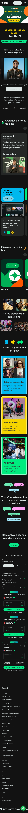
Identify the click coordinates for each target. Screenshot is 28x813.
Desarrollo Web (6, 696)
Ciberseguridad (6, 709)
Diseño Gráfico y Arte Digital (9, 726)
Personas (8, 566)
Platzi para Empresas (14, 89)
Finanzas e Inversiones (7, 743)
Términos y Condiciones (8, 795)
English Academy (6, 699)
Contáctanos (5, 788)
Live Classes (5, 760)
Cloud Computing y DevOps (9, 750)
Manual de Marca (6, 778)
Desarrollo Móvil (6, 723)
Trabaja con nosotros (7, 769)
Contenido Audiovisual (8, 720)
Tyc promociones (6, 800)
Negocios (4, 733)
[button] (14, 14)
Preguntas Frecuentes (7, 785)
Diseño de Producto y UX (8, 716)
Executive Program (7, 766)
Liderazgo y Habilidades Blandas (10, 713)
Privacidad (4, 797)
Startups (4, 747)
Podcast (4, 771)
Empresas (19, 566)
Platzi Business (5, 758)
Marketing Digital (6, 703)
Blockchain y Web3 (7, 737)
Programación (5, 730)
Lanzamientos (5, 763)
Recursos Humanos (7, 740)
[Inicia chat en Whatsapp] (23, 808)
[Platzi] (4, 3)
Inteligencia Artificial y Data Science (11, 706)
